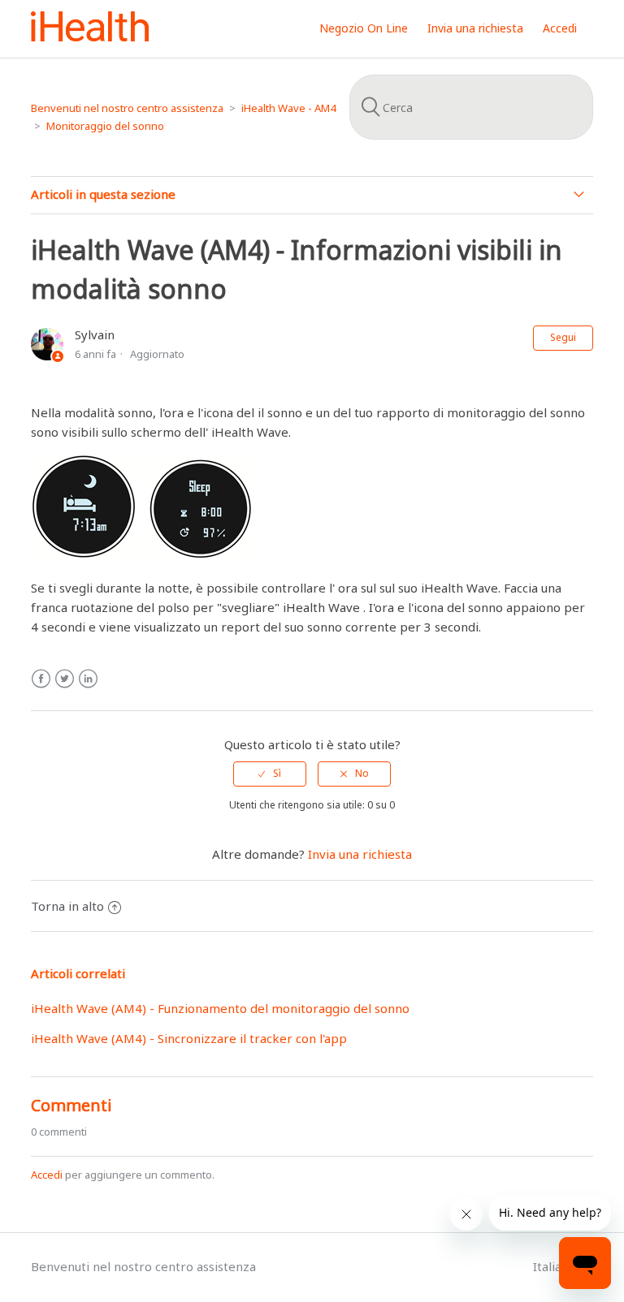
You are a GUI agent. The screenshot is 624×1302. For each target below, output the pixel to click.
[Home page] (90, 36)
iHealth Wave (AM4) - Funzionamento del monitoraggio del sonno (220, 1008)
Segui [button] (563, 337)
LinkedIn (88, 679)
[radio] (269, 773)
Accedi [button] (560, 28)
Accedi (47, 1174)
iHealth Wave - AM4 (288, 108)
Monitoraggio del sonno (105, 126)
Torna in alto (67, 906)
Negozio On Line (363, 28)
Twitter (64, 679)
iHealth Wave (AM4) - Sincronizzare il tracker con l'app (189, 1038)
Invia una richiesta (475, 28)
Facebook (41, 679)
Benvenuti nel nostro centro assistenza (127, 108)
